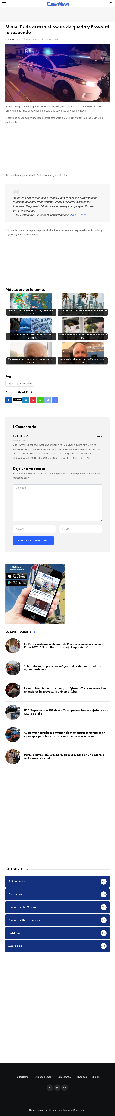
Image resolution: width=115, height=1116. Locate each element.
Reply (99, 436)
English (96, 1077)
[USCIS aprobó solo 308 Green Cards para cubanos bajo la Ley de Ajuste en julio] (12, 712)
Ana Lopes (15, 39)
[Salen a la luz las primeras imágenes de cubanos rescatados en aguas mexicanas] (12, 667)
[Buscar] (111, 3)
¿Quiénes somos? (43, 1077)
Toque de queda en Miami (20, 383)
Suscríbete (22, 1077)
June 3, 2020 (77, 214)
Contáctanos (64, 1077)
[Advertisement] (57, 148)
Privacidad (81, 1077)
